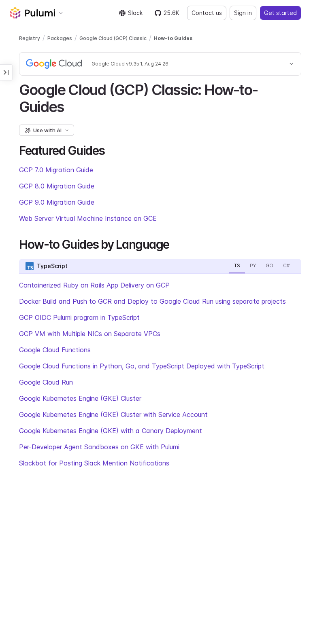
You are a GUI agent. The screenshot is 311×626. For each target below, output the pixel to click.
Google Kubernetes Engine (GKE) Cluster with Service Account (113, 414)
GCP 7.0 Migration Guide (56, 170)
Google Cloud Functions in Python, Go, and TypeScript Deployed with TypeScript (141, 366)
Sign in (243, 12)
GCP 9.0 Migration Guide (56, 202)
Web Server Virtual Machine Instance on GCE (88, 218)
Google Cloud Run (46, 382)
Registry (29, 38)
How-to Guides (173, 38)
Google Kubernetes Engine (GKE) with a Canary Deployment (110, 431)
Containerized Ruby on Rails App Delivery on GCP (94, 285)
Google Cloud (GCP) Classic (113, 38)
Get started (280, 12)
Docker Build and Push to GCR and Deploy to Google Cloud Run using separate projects (152, 301)
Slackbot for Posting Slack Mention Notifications (94, 463)
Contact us (207, 12)
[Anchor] (71, 105)
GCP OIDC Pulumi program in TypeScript (79, 317)
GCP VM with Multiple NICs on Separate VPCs (89, 334)
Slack (135, 12)
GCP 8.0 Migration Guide (56, 186)
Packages (59, 38)
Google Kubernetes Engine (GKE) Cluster (80, 398)
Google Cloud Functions (55, 350)
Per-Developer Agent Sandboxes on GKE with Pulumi (99, 447)
